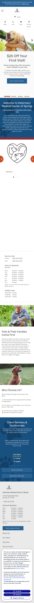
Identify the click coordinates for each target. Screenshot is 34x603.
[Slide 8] (21, 465)
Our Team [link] (6, 537)
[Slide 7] (19, 465)
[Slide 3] (20, 96)
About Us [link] (6, 533)
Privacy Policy (20, 568)
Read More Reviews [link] (17, 476)
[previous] (2, 40)
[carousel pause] (32, 49)
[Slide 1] (7, 96)
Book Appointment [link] (13, 528)
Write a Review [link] (17, 470)
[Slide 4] (26, 96)
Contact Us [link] (24, 76)
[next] (32, 40)
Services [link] (6, 542)
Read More (25, 4)
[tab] (8, 267)
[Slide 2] (14, 96)
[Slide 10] (24, 465)
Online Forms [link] (8, 546)
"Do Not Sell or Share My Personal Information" (14, 578)
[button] (2, 10)
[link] (17, 10)
